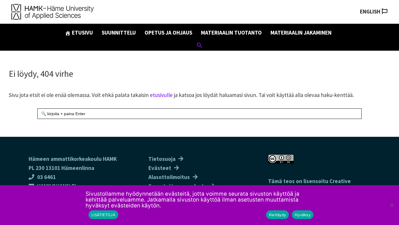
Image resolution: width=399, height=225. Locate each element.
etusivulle (161, 94)
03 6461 (46, 176)
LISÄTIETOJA (103, 214)
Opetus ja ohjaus (168, 32)
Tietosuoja (162, 158)
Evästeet (159, 167)
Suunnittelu (119, 32)
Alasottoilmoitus (169, 176)
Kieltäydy (277, 214)
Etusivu (82, 32)
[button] (199, 46)
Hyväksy (302, 214)
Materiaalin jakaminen (301, 32)
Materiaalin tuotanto (231, 32)
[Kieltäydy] (392, 205)
